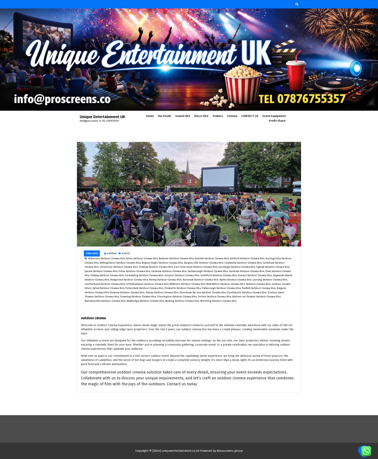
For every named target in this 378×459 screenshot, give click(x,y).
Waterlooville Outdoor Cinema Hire (105, 301)
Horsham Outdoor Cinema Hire (200, 279)
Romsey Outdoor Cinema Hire (127, 292)
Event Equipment (274, 116)
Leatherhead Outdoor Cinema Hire (105, 284)
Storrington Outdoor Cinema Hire (177, 296)
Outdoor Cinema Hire (258, 284)
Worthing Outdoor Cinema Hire (218, 301)
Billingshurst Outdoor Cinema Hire (120, 262)
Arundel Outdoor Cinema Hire (212, 258)
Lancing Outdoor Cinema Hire (270, 279)
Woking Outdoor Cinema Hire (182, 301)
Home (150, 116)
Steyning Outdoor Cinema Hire (138, 296)
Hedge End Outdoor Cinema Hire (129, 279)
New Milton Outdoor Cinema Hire (226, 284)
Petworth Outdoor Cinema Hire (183, 288)
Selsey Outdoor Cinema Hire (161, 292)
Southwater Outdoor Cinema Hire (246, 292)
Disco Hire (201, 116)
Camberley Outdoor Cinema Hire (242, 262)
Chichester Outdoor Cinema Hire (119, 267)
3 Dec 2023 (92, 253)
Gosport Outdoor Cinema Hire (181, 275)
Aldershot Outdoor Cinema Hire (106, 258)
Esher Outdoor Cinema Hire (134, 271)
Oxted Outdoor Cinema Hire (108, 288)
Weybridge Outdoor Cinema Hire (145, 301)
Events (126, 253)
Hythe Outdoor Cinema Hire (235, 279)
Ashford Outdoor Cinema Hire (247, 258)
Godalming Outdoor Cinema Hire (144, 275)
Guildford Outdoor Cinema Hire (218, 275)
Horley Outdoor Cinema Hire (165, 279)
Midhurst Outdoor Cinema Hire (187, 284)
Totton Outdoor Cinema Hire (214, 296)
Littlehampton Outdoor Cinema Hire (147, 284)
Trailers (217, 116)
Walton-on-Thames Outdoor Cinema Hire (256, 296)
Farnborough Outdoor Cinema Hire (208, 271)
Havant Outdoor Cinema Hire (255, 275)
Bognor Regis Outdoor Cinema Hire (162, 262)
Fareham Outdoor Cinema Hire (168, 271)
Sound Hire (182, 116)
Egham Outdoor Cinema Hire (272, 267)
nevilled (111, 253)
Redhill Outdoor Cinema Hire (258, 288)
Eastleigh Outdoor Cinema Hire (237, 267)
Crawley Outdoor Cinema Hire (156, 267)
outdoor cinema (93, 318)
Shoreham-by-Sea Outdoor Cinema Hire (202, 292)
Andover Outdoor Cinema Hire (176, 258)
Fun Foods (164, 116)
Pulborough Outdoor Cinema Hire (221, 288)
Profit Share (277, 120)
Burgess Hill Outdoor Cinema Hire (203, 262)
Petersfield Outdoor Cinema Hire (144, 288)
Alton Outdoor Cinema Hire (142, 258)
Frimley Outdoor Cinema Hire (107, 275)
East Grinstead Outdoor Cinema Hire (195, 267)
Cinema (232, 116)
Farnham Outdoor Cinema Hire (246, 271)
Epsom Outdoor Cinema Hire (101, 271)
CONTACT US (249, 116)
